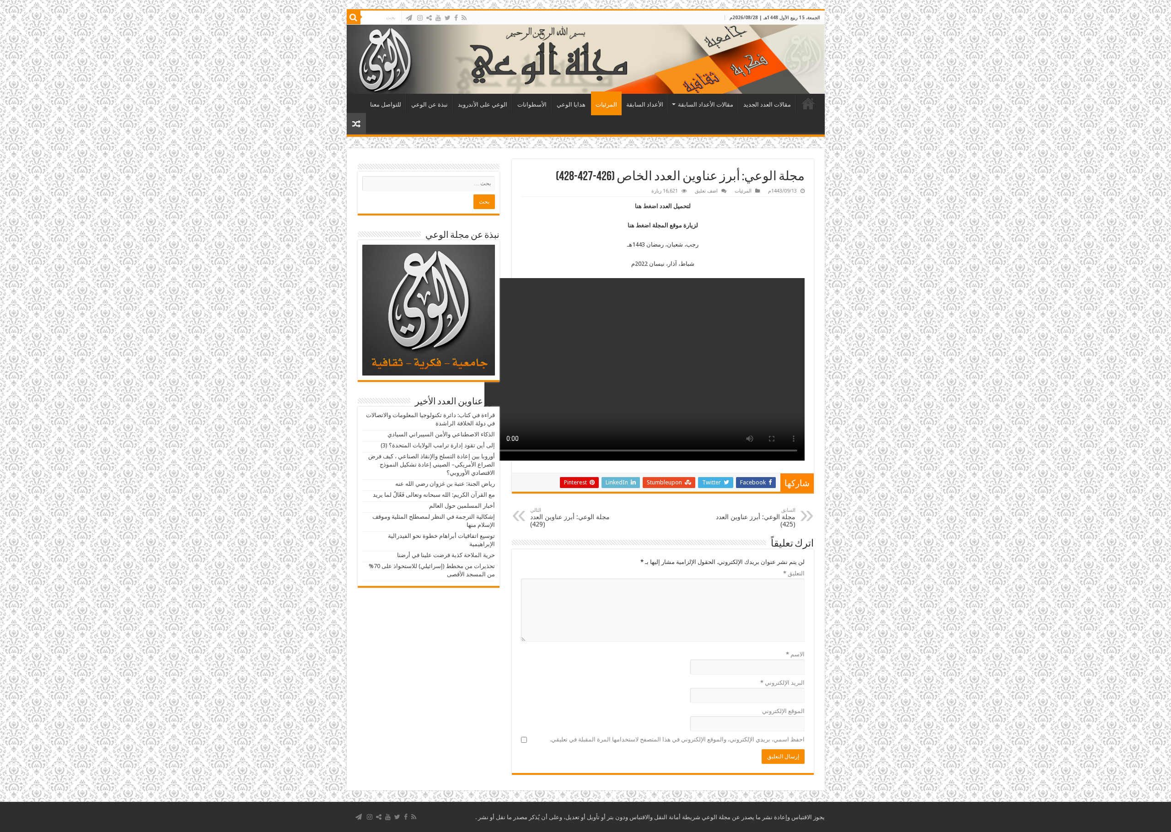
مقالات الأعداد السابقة (705, 104)
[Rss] (464, 17)
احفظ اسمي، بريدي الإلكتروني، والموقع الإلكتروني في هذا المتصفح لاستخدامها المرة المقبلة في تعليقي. (677, 739)
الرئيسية (808, 103)
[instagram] (420, 17)
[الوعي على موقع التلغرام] (409, 17)
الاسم (795, 654)
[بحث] (353, 17)
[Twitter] (447, 17)
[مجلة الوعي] (586, 59)
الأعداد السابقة (644, 104)
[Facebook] (456, 17)
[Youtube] (438, 17)
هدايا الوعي (571, 104)
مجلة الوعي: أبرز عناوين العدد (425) (755, 517)
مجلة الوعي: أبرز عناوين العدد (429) (570, 517)
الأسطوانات (532, 104)
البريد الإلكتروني (782, 682)
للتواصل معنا (385, 104)
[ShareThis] (429, 17)
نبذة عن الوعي (429, 104)
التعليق (794, 573)
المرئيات (606, 104)
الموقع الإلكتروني (783, 711)
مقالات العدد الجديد (767, 104)
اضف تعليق (706, 191)
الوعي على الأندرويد (482, 104)
